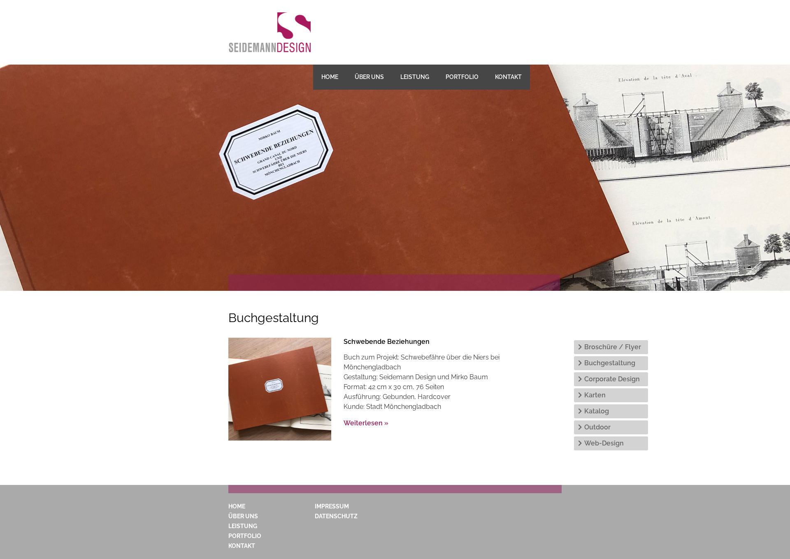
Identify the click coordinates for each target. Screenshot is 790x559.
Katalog (596, 411)
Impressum (332, 506)
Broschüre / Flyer (612, 347)
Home (329, 77)
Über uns (369, 77)
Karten (595, 395)
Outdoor (597, 427)
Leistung (414, 77)
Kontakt (508, 77)
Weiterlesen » (366, 423)
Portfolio (462, 77)
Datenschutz (336, 516)
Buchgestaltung (609, 363)
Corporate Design (612, 379)
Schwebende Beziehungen (387, 342)
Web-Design (604, 443)
